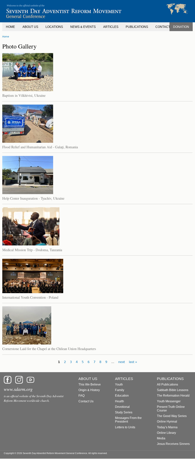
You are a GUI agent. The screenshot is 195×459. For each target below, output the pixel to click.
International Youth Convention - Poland (30, 297)
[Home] (97, 11)
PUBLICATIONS (137, 26)
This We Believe (89, 384)
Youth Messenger (169, 401)
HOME (10, 26)
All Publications (167, 384)
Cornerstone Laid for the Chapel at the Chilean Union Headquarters (49, 348)
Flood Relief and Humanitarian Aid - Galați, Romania (40, 146)
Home (5, 36)
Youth (119, 384)
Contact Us (86, 401)
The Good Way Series (172, 416)
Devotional (122, 406)
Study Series (123, 412)
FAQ (81, 395)
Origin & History (89, 390)
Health (119, 401)
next (121, 362)
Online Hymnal (167, 421)
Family (119, 390)
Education (122, 395)
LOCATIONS (54, 26)
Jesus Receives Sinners (173, 443)
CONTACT (162, 26)
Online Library (166, 432)
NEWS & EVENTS (83, 26)
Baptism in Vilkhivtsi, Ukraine (24, 95)
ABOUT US (30, 26)
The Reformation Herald (173, 395)
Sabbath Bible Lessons (172, 390)
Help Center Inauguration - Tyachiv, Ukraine (33, 198)
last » (133, 362)
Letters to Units (125, 427)
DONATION (181, 26)
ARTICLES (110, 26)
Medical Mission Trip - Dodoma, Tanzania (32, 249)
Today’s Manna (167, 427)
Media (161, 438)
